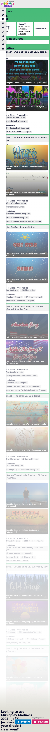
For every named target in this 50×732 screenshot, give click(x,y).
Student (25, 721)
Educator (43, 721)
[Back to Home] (7, 4)
